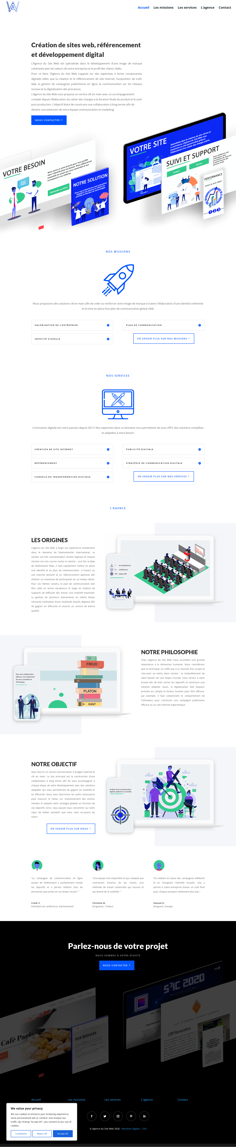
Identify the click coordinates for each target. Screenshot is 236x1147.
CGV (144, 1128)
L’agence (207, 8)
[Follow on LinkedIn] (144, 1116)
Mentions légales (131, 1128)
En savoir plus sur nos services (162, 476)
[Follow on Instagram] (118, 1116)
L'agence (147, 1099)
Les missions (163, 8)
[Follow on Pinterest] (131, 1116)
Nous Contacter (47, 120)
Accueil (143, 8)
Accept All (62, 1133)
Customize (21, 1133)
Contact (225, 8)
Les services (187, 8)
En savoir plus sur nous (69, 828)
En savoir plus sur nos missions (162, 338)
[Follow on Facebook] (92, 1116)
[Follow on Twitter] (105, 1116)
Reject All (42, 1133)
